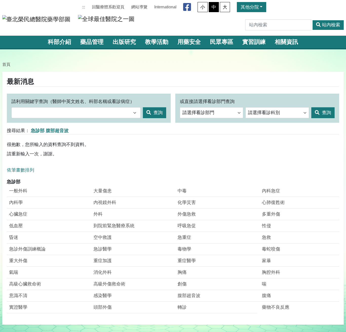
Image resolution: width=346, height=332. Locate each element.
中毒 (182, 190)
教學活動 (156, 42)
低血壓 (16, 225)
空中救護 (102, 237)
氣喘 (13, 272)
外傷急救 (187, 214)
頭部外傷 (102, 307)
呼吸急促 (187, 225)
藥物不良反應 (275, 307)
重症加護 (102, 260)
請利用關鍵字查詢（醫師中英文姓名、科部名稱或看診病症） (72, 101)
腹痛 (266, 295)
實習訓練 (254, 42)
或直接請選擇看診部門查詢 (207, 101)
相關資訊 (286, 42)
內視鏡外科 (104, 202)
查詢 (157, 112)
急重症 (184, 237)
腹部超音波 (189, 295)
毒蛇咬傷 (271, 249)
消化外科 (102, 272)
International (165, 7)
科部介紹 (59, 42)
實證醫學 (18, 307)
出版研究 (124, 42)
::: (83, 7)
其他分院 (250, 7)
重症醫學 (187, 260)
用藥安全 (189, 42)
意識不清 (18, 295)
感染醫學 (102, 295)
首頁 (6, 64)
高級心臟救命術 (25, 283)
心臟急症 (18, 214)
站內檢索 (331, 24)
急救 (266, 237)
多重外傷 (271, 214)
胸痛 (182, 272)
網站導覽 (139, 7)
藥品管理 (92, 42)
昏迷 (13, 237)
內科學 (16, 202)
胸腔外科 (271, 272)
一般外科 (18, 190)
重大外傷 (18, 260)
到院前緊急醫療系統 (113, 225)
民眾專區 (221, 42)
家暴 (266, 260)
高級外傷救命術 (109, 283)
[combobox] (76, 112)
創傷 (182, 283)
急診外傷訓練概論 (27, 249)
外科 (98, 214)
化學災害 (187, 202)
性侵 (266, 225)
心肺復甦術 (273, 202)
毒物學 (184, 249)
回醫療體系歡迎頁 (108, 7)
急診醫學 (102, 249)
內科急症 (271, 190)
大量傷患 (102, 190)
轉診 (182, 307)
